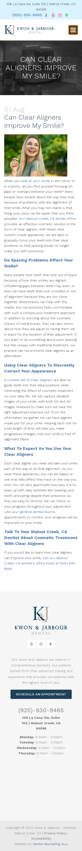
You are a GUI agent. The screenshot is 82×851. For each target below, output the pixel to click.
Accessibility (41, 838)
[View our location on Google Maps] (66, 15)
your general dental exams (33, 512)
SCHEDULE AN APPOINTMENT (41, 694)
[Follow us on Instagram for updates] (60, 15)
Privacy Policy (55, 833)
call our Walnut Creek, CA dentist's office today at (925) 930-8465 (40, 563)
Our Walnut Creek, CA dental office (47, 219)
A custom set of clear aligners (28, 380)
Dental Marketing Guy (50, 844)
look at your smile (35, 181)
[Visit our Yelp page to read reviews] (53, 15)
